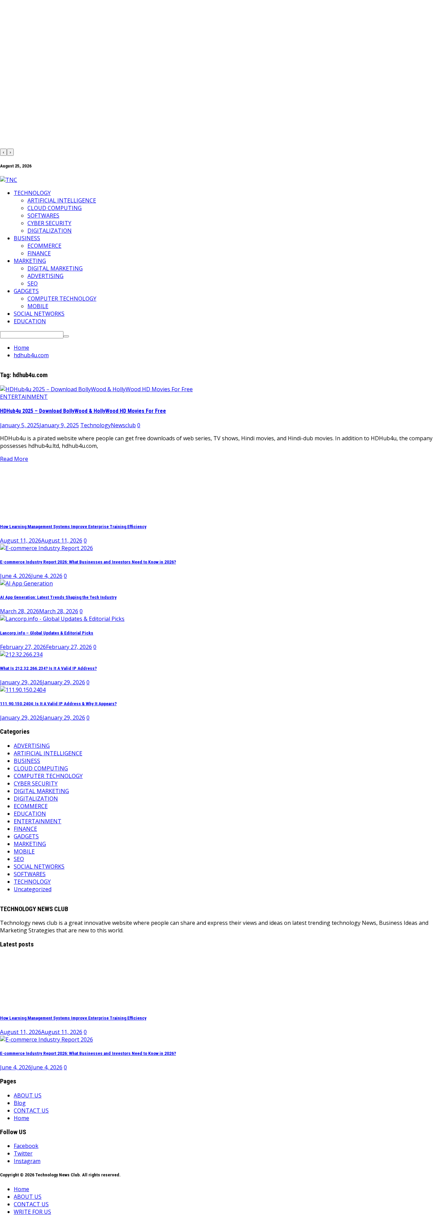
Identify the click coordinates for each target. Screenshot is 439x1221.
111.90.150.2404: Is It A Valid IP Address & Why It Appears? (58, 703)
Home (21, 1118)
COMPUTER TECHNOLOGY (61, 298)
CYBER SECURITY (49, 223)
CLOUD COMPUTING (54, 208)
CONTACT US (31, 1110)
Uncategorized (32, 889)
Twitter (23, 1153)
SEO (32, 283)
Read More (14, 459)
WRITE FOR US (32, 1212)
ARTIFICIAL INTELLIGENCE (61, 200)
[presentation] (3, 152)
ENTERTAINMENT (24, 396)
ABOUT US (27, 1095)
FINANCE (39, 253)
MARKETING (30, 261)
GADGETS (26, 291)
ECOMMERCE (44, 245)
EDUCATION (30, 321)
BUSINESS (27, 238)
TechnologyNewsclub (108, 425)
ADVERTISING (45, 276)
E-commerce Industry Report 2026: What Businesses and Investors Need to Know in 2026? (88, 562)
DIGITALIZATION (49, 230)
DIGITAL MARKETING (55, 268)
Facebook (26, 1146)
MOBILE (37, 306)
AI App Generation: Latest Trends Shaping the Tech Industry (58, 597)
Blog (20, 1103)
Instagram (27, 1161)
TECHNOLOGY (32, 193)
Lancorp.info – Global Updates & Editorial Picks (46, 633)
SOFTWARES (43, 215)
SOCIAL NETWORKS (39, 313)
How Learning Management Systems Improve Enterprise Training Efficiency (73, 526)
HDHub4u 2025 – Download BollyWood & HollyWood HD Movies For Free (83, 411)
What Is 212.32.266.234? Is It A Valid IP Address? (48, 668)
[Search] (66, 336)
